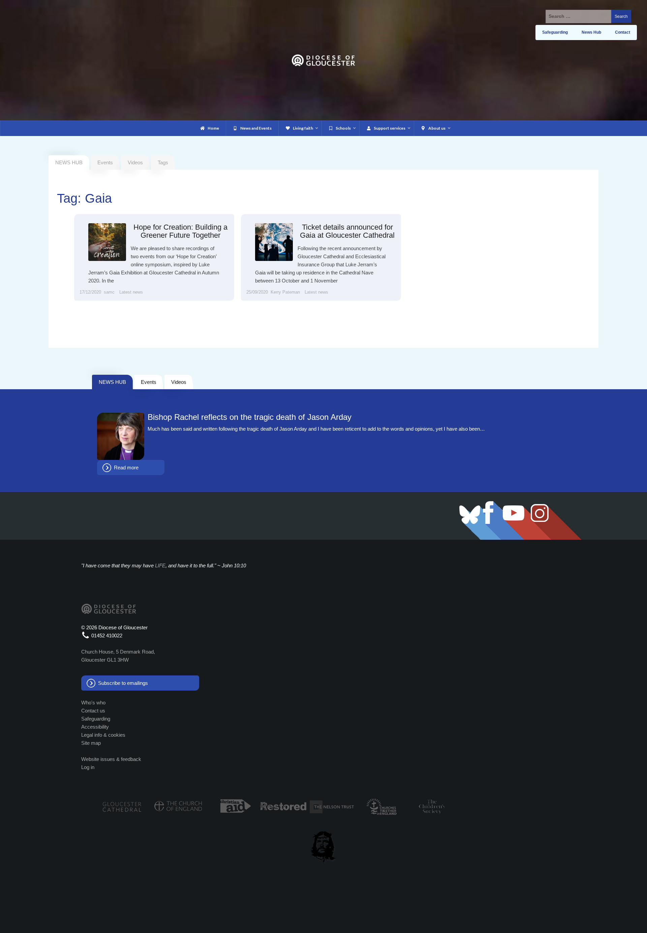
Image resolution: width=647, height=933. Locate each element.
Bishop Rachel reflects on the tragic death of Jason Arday (249, 417)
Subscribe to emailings (123, 683)
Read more (126, 467)
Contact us (93, 710)
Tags (163, 162)
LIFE (160, 565)
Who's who (93, 702)
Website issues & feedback (111, 759)
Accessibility (95, 727)
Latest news (131, 292)
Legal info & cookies (103, 735)
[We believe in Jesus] (323, 846)
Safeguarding (95, 719)
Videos (135, 162)
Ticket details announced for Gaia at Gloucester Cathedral (347, 231)
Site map (91, 743)
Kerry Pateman (285, 292)
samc (109, 292)
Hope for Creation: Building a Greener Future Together (180, 231)
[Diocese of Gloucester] (323, 60)
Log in (87, 767)
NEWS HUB (112, 382)
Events (105, 162)
